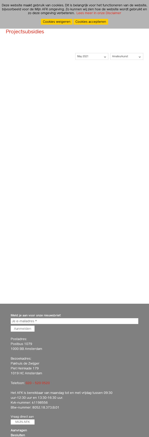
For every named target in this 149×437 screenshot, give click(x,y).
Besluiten (18, 435)
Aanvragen (19, 430)
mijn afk (22, 422)
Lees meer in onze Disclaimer (98, 13)
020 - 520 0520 (38, 383)
